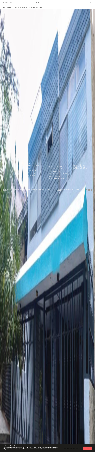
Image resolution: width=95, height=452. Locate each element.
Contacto (5, 167)
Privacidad (17, 189)
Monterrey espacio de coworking (55, 168)
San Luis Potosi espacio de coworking (56, 178)
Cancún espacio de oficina (31, 173)
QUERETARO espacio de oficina (32, 168)
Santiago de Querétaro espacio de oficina (34, 172)
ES (90, 3)
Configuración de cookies (46, 189)
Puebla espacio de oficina (31, 170)
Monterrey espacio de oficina (31, 167)
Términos (12, 189)
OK (88, 448)
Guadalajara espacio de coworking (56, 166)
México (4, 7)
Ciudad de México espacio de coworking (57, 164)
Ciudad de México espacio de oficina (33, 163)
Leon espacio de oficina (30, 175)
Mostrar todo (34, 39)
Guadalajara (9, 7)
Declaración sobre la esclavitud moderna (29, 189)
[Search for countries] (31, 2)
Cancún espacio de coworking (55, 174)
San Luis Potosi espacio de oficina (32, 177)
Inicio (4, 164)
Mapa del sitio (6, 169)
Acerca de (5, 190)
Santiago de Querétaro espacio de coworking (58, 173)
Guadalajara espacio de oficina (32, 165)
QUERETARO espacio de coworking (55, 169)
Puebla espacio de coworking (54, 171)
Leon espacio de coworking (54, 176)
